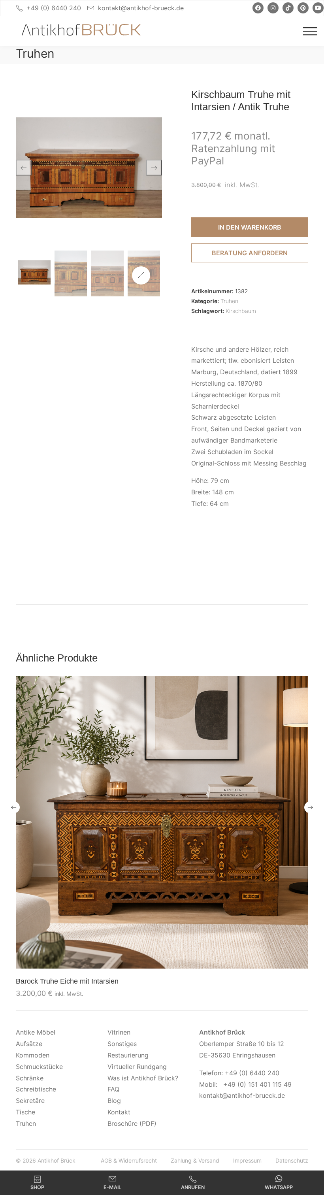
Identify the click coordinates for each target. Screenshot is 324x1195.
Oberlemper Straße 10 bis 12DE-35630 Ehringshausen (241, 1043)
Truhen (35, 53)
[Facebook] (258, 7)
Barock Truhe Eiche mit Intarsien (67, 981)
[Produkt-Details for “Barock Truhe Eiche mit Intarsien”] (162, 822)
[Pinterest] (303, 7)
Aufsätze (29, 1044)
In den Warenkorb (249, 227)
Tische (25, 1112)
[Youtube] (318, 7)
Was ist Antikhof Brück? (142, 1078)
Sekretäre (30, 1101)
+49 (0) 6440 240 (53, 8)
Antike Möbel (35, 1032)
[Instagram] (273, 7)
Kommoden (32, 1055)
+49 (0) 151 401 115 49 (257, 1084)
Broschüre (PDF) (131, 1123)
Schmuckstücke (39, 1067)
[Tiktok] (288, 7)
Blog (114, 1101)
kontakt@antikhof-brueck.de (141, 8)
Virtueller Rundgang (137, 1067)
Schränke (29, 1078)
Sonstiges (122, 1044)
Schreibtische (36, 1089)
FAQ (113, 1089)
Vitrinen (118, 1032)
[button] (141, 275)
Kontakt (118, 1112)
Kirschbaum (241, 310)
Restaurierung (128, 1055)
